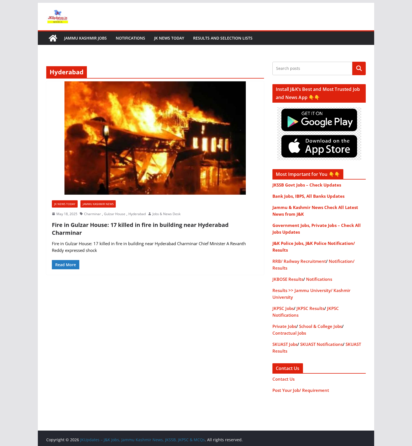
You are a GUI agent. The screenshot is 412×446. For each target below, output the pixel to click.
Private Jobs (284, 326)
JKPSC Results (310, 308)
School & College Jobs (320, 326)
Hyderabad (137, 213)
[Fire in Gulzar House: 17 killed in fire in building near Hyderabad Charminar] (155, 138)
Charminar (92, 213)
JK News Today (169, 38)
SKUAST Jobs (284, 344)
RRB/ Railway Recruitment (299, 261)
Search (359, 68)
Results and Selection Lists (223, 38)
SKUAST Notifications (321, 344)
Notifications (130, 38)
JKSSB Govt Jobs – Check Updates (306, 185)
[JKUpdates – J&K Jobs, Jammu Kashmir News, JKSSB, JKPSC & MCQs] (53, 38)
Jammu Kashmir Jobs (85, 38)
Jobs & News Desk (166, 213)
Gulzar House (114, 213)
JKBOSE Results (287, 279)
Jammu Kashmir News (98, 204)
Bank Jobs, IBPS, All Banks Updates (308, 196)
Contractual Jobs (289, 333)
